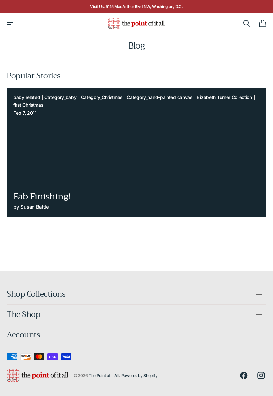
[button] (9, 23)
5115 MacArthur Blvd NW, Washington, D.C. (144, 6)
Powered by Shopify (139, 375)
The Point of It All (104, 375)
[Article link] (136, 152)
